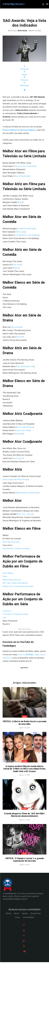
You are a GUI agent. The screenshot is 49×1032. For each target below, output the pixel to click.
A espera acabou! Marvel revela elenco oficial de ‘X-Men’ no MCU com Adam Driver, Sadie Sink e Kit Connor (24, 768)
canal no (25, 654)
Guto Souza (22, 31)
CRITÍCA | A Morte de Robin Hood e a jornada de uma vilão (24, 722)
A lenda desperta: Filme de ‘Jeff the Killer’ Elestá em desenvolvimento (24, 814)
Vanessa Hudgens (27, 130)
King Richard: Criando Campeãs (16, 548)
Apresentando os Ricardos (27, 493)
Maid (21, 202)
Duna (5, 576)
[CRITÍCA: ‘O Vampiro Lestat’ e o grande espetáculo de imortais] (24, 839)
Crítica (24, 716)
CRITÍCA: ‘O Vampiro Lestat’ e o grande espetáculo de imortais (24, 859)
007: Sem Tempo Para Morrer (15, 583)
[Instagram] (24, 930)
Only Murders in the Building (27, 235)
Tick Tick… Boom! (25, 514)
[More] (24, 90)
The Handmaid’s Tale (25, 366)
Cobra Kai (7, 611)
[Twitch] (24, 941)
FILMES (24, 761)
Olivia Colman (8, 479)
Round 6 (19, 337)
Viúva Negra (8, 573)
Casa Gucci (18, 458)
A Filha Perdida (21, 479)
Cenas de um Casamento (24, 166)
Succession (17, 327)
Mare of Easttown (21, 176)
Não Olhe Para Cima (11, 542)
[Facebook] (23, 925)
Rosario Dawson (10, 130)
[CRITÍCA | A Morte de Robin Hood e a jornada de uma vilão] (24, 702)
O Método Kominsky (26, 228)
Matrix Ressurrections (12, 580)
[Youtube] (24, 951)
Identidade (18, 433)
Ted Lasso (20, 232)
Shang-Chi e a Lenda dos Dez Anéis (18, 586)
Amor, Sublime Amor (24, 427)
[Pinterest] (23, 935)
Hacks (16, 268)
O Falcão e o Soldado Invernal (15, 614)
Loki (4, 617)
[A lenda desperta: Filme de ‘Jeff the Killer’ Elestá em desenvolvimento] (24, 794)
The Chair (17, 264)
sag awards (24, 667)
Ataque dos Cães (22, 430)
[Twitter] (24, 946)
